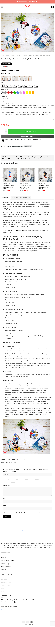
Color (3, 89)
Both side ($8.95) (9, 103)
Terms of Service (6, 566)
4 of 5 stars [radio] (32, 479)
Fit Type (3, 66)
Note (2, 109)
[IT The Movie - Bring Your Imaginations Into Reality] (27, 7)
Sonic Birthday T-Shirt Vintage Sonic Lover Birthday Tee (43, 187)
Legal (2, 591)
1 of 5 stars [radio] (5, 479)
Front (6, 98)
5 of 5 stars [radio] (7, 482)
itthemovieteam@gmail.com (13, 602)
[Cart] (52, 7)
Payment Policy (5, 585)
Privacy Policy (5, 563)
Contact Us (4, 579)
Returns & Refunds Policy (8, 561)
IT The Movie (16, 543)
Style (3, 73)
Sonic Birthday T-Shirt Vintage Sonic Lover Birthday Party (8, 187)
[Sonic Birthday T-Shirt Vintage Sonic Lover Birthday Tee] (45, 175)
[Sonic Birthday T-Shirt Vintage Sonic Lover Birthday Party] (10, 175)
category (9, 159)
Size (2, 82)
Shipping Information (7, 582)
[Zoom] (3, 50)
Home (2, 56)
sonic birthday (28, 146)
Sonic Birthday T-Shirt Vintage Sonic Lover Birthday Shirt (25, 187)
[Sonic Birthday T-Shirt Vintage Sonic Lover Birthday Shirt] (27, 175)
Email (5, 505)
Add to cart (31, 131)
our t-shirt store (20, 230)
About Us (3, 558)
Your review (6, 485)
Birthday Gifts (10, 56)
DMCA (3, 588)
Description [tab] (5, 197)
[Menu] (2, 7)
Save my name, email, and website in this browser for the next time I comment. (27, 512)
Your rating (6, 477)
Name (5, 498)
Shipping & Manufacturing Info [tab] (21, 197)
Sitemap (3, 569)
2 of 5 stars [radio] (13, 479)
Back (6, 101)
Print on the (4, 96)
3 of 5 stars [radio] (22, 479)
